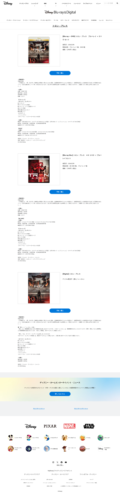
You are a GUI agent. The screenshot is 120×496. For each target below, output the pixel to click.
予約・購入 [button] (60, 73)
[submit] (117, 3)
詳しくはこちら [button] (60, 394)
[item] (34, 3)
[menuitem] (24, 3)
